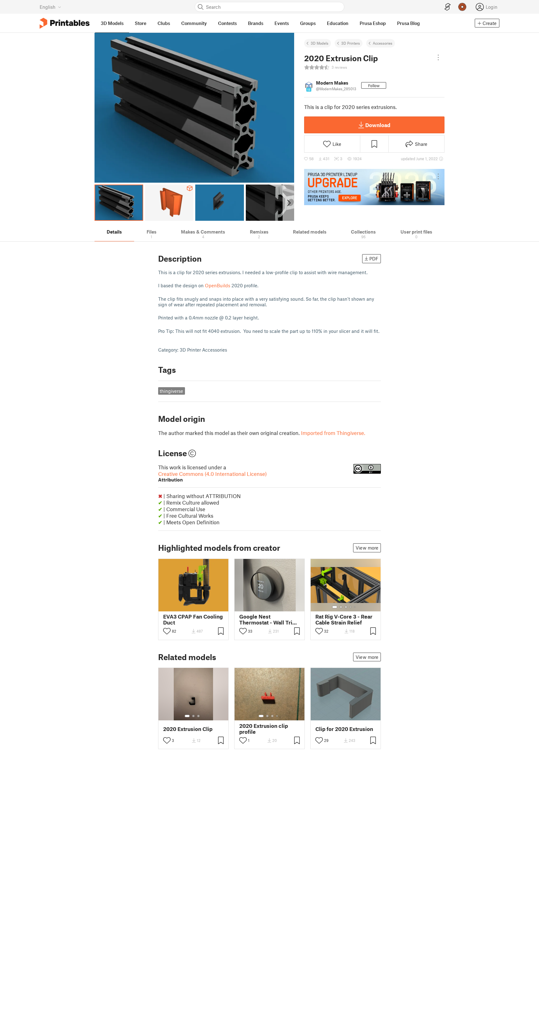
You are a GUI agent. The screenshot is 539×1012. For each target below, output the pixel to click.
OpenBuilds (217, 285)
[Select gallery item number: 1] (334, 607)
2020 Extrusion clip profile (263, 729)
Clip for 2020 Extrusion (344, 729)
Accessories (382, 43)
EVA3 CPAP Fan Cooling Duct (193, 619)
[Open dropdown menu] (438, 57)
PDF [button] (373, 258)
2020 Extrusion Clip (187, 729)
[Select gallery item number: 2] (341, 607)
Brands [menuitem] (255, 23)
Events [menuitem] (281, 23)
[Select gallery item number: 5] (355, 607)
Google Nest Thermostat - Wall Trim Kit (268, 619)
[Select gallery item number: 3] (346, 607)
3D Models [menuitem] (112, 23)
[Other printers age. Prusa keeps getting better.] (374, 187)
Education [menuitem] (337, 23)
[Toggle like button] (167, 631)
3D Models (319, 43)
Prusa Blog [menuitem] (408, 23)
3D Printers (350, 43)
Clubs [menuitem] (164, 23)
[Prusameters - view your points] (462, 7)
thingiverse (171, 391)
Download (377, 125)
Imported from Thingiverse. (333, 433)
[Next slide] (288, 203)
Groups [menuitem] (308, 23)
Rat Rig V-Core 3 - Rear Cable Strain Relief (343, 619)
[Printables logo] (65, 23)
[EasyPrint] (447, 7)
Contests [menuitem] (227, 23)
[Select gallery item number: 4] (351, 607)
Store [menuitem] (140, 23)
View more (367, 547)
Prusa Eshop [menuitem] (373, 23)
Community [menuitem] (194, 23)
